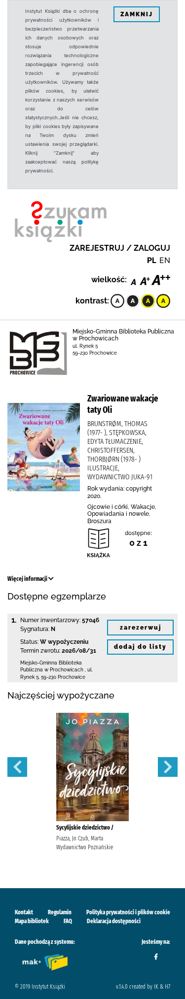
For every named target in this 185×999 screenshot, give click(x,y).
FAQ (68, 921)
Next (168, 767)
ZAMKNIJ (136, 14)
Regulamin (60, 912)
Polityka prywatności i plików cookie (128, 912)
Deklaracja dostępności (114, 921)
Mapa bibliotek (32, 921)
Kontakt (24, 912)
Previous (17, 767)
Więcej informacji (27, 578)
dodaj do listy (140, 646)
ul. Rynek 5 (85, 346)
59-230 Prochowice (95, 353)
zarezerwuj (140, 627)
